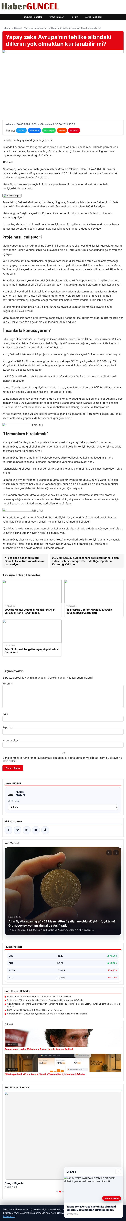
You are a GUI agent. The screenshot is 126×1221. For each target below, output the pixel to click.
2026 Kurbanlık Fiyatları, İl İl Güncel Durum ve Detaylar (34, 1010)
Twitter (21, 130)
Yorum (7, 683)
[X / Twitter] (17, 830)
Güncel (17, 28)
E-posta (8, 727)
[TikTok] (45, 830)
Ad (5, 714)
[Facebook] (8, 830)
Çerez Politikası (93, 16)
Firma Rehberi (56, 16)
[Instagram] (27, 830)
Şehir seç (13, 801)
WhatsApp (49, 130)
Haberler (6, 28)
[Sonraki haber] (116, 852)
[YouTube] (36, 830)
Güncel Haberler (33, 16)
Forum (74, 16)
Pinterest (74, 130)
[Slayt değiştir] (57, 1192)
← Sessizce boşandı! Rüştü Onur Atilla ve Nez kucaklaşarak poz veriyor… (24, 561)
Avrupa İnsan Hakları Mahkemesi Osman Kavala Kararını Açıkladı (39, 996)
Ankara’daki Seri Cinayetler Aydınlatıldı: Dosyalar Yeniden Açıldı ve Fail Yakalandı (47, 1013)
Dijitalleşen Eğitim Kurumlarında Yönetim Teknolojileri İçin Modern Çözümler (45, 1000)
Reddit (62, 130)
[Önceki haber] (109, 852)
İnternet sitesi (10, 740)
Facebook (34, 130)
